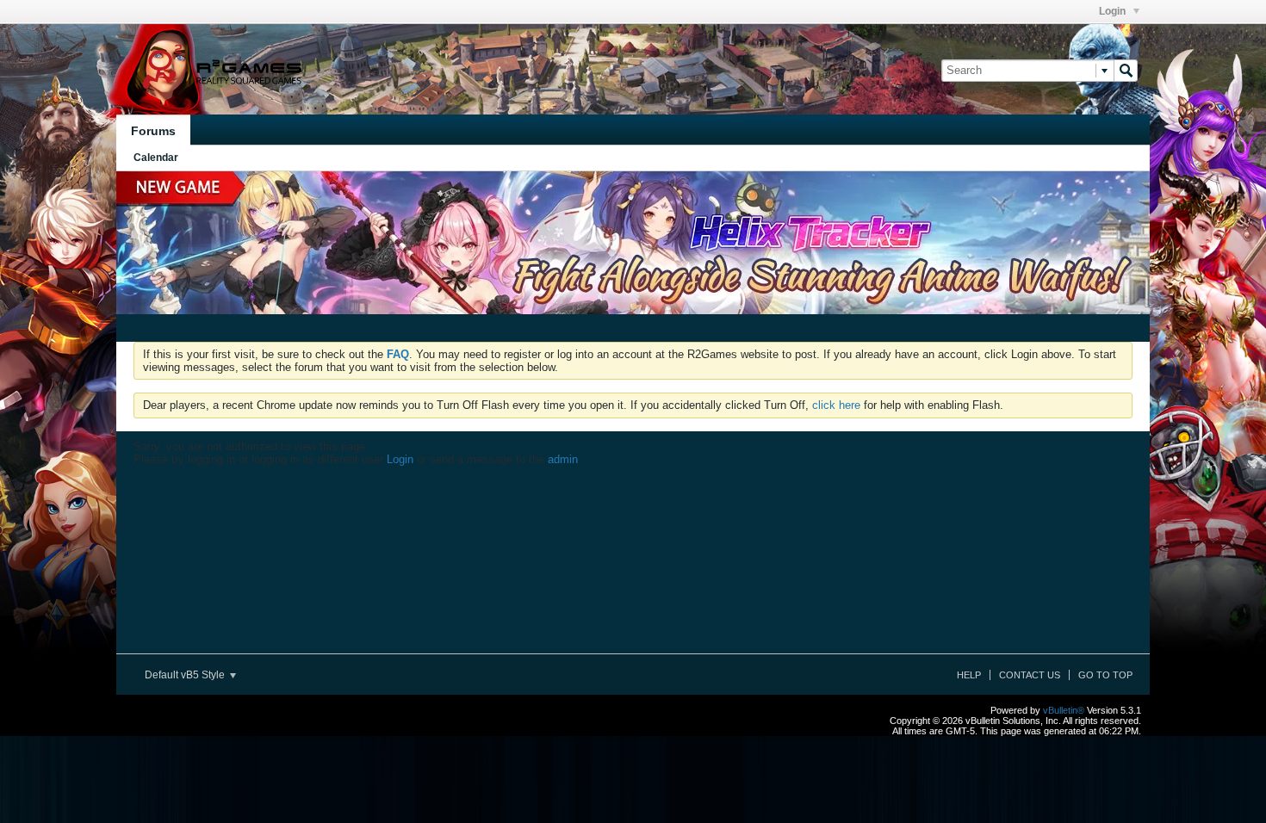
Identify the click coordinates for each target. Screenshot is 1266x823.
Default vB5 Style (186, 675)
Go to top (1105, 675)
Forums (153, 131)
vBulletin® (1063, 710)
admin (563, 459)
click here (836, 405)
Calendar (155, 158)
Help (969, 675)
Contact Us (1029, 675)
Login (1113, 11)
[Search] (1126, 70)
